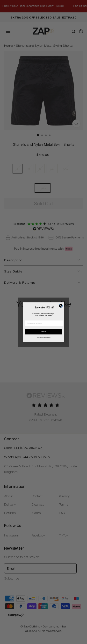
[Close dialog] (61, 306)
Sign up (43, 331)
